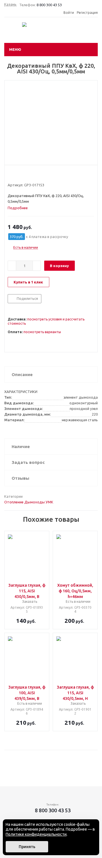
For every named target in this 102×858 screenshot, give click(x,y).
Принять (27, 846)
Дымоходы (34, 502)
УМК (49, 502)
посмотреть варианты (42, 332)
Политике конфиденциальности (36, 834)
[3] (21, 175)
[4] (26, 175)
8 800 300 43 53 (49, 5)
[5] (32, 175)
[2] (15, 175)
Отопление (14, 502)
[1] (10, 175)
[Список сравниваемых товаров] (72, 32)
